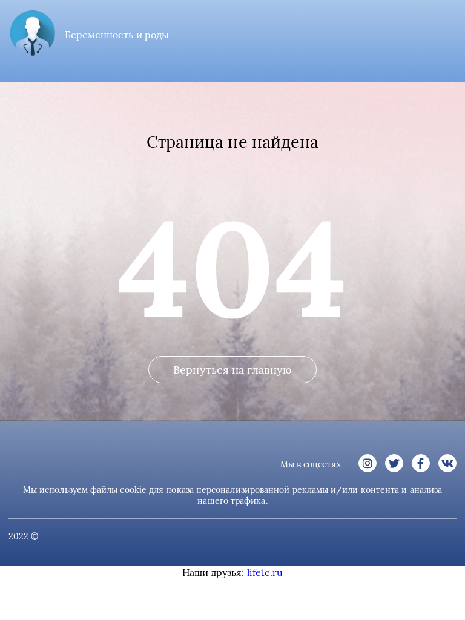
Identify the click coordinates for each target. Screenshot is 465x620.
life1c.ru (265, 572)
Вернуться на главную (232, 370)
